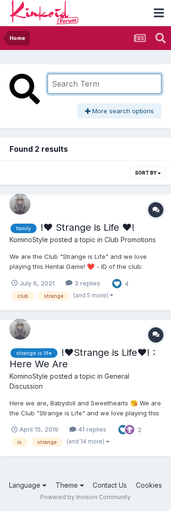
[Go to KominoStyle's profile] (20, 204)
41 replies (91, 429)
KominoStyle (29, 240)
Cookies (149, 485)
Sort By (146, 173)
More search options (122, 111)
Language (25, 485)
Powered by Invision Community (85, 497)
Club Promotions (130, 240)
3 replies (86, 283)
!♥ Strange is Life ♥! (87, 227)
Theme (68, 485)
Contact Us (110, 485)
